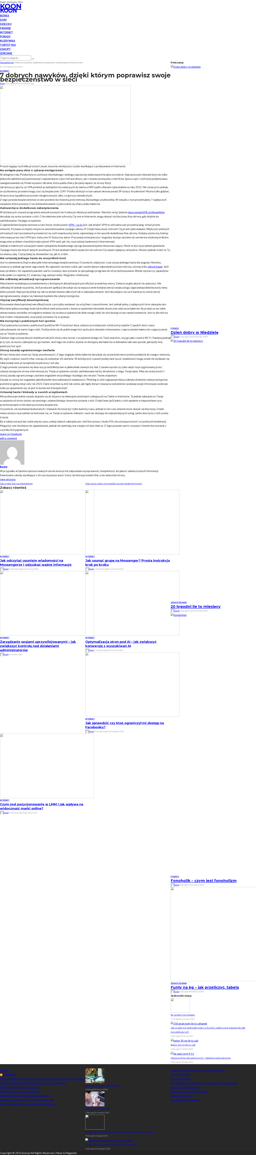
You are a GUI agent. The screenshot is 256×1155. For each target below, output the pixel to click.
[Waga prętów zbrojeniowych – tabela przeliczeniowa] (182, 1053)
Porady (5, 36)
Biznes (4, 15)
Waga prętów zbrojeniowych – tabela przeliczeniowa (201, 1057)
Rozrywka (7, 40)
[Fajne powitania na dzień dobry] (94, 1075)
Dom (3, 19)
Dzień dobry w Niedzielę (194, 332)
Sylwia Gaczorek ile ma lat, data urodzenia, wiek (27, 1099)
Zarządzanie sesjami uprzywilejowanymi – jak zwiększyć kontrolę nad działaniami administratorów (38, 646)
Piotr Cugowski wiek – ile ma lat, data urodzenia (27, 1103)
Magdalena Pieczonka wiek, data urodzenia (24, 1095)
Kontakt (4, 1070)
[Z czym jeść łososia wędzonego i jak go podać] (109, 1140)
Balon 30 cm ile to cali (183, 1044)
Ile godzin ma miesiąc (183, 1014)
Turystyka (8, 44)
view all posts (8, 479)
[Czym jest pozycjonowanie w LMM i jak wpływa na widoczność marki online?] (47, 765)
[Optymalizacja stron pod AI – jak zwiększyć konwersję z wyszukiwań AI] (132, 603)
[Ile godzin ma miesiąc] (180, 1004)
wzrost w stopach (181, 1078)
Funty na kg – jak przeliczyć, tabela (205, 987)
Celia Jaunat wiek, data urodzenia (19, 1087)
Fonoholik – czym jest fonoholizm (204, 880)
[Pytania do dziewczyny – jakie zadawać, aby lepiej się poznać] (94, 1121)
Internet (6, 32)
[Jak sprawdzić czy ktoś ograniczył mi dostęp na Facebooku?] (132, 684)
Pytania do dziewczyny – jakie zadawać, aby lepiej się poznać (119, 1131)
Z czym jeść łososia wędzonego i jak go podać (111, 1144)
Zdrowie (6, 53)
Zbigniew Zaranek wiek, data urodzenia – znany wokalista (33, 1083)
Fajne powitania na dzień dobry (103, 1085)
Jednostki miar (179, 602)
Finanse (5, 28)
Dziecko (5, 23)
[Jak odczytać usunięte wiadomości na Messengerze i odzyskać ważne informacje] (47, 521)
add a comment (8, 438)
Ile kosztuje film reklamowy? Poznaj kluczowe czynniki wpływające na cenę (42, 1078)
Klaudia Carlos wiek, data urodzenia (20, 1091)
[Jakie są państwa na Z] (94, 1098)
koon (2, 83)
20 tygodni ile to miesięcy (196, 606)
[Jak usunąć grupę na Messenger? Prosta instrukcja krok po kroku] (132, 521)
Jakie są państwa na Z (97, 1108)
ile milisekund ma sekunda (185, 1099)
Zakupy (5, 49)
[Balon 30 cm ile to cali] (184, 1040)
